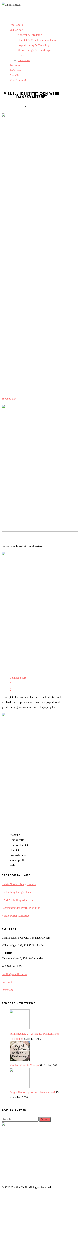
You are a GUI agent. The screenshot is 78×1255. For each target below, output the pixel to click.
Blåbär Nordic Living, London (19, 884)
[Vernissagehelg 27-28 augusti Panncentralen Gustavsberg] (20, 1028)
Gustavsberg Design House (17, 892)
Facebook (7, 982)
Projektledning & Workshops (34, 45)
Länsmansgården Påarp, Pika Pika (21, 907)
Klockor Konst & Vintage (24, 1065)
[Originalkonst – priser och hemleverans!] (20, 1087)
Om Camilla (16, 24)
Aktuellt (14, 75)
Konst (21, 55)
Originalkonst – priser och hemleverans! (32, 1092)
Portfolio (15, 65)
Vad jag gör (16, 29)
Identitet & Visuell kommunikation (37, 40)
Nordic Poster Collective (15, 915)
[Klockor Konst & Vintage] (20, 1060)
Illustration (24, 60)
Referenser (16, 70)
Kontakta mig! (18, 80)
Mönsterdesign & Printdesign (34, 50)
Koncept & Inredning (30, 34)
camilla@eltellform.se (14, 974)
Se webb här (9, 398)
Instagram (7, 989)
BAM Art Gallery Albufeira (17, 900)
